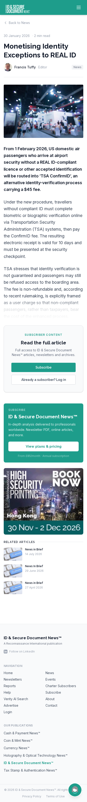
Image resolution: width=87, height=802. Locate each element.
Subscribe (43, 367)
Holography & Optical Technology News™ (36, 755)
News (77, 67)
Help (7, 692)
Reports (10, 686)
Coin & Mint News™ (18, 740)
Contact (51, 705)
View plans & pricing (43, 446)
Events (50, 679)
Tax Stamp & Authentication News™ (30, 770)
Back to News (19, 23)
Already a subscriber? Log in (43, 380)
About (50, 699)
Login (8, 712)
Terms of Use (55, 796)
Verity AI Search (16, 699)
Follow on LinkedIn (22, 651)
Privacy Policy (31, 796)
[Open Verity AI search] (74, 789)
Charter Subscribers (60, 686)
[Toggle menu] (78, 7)
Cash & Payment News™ (22, 733)
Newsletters (13, 679)
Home (8, 673)
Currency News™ (16, 748)
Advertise (11, 705)
